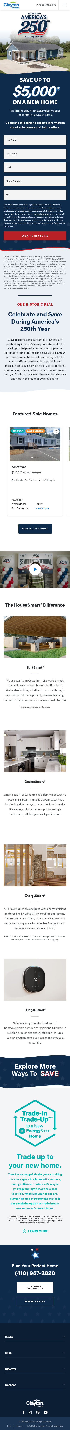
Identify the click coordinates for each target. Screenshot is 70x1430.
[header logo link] (11, 4)
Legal (9, 1426)
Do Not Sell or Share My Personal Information (45, 1426)
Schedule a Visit (35, 1301)
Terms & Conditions (41, 214)
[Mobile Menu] (64, 5)
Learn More (38, 1231)
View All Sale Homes (35, 528)
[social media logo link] (23, 1412)
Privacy (19, 1426)
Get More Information (35, 1287)
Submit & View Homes (35, 235)
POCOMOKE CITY (47, 5)
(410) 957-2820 (35, 1272)
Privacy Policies (9, 226)
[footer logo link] (35, 1403)
